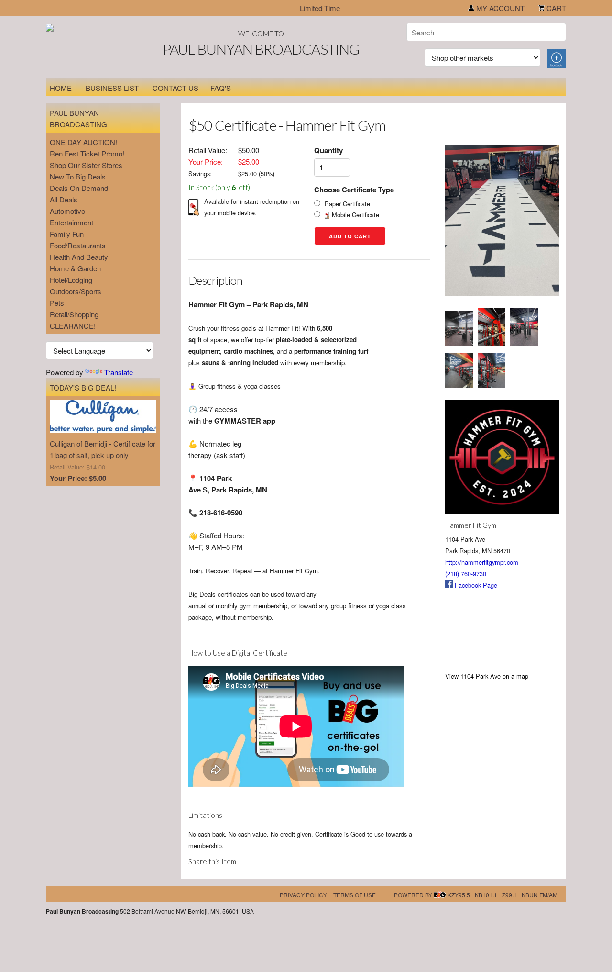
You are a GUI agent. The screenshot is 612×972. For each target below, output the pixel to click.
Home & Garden (75, 268)
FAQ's (220, 88)
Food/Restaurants (78, 245)
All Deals (63, 199)
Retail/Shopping (74, 314)
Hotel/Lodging (71, 280)
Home (61, 88)
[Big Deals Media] (440, 895)
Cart (555, 8)
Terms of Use (354, 895)
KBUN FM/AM (539, 895)
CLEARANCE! (73, 326)
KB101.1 (486, 895)
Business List (112, 88)
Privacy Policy (303, 895)
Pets (57, 303)
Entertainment (71, 222)
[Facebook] (556, 58)
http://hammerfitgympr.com (481, 562)
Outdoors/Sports (75, 291)
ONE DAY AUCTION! (83, 142)
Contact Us (175, 88)
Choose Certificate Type (354, 189)
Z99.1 (509, 895)
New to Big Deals (78, 176)
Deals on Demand (79, 188)
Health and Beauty (79, 257)
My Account (499, 8)
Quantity (328, 150)
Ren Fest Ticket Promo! (87, 153)
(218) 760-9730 (465, 573)
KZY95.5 (459, 895)
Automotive (67, 211)
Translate (118, 372)
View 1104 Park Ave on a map (486, 676)
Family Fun (67, 234)
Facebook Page (475, 585)
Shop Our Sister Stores (86, 165)
